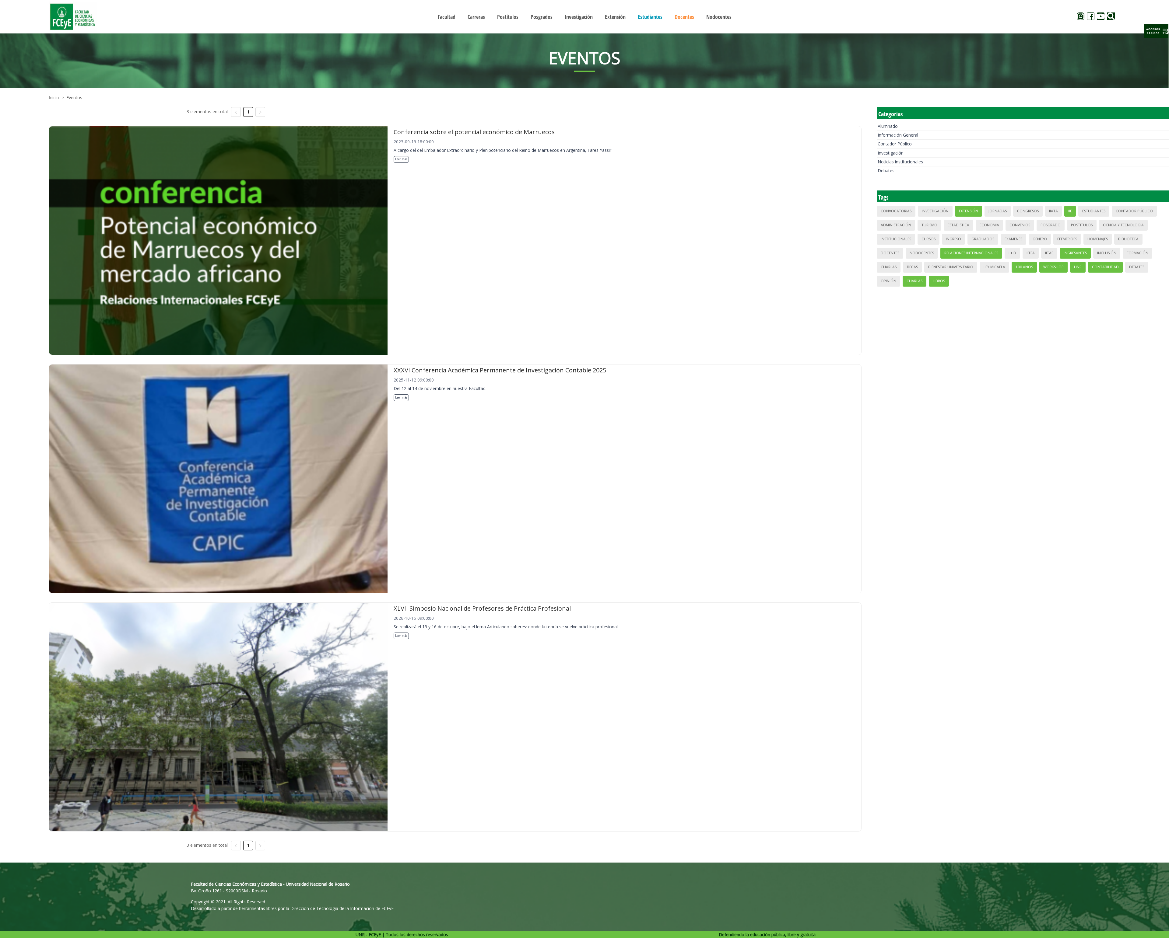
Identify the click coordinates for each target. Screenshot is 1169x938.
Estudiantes (1093, 211)
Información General (898, 135)
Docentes (890, 253)
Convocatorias (896, 211)
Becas (912, 267)
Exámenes (1013, 239)
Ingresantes (1075, 253)
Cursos (929, 239)
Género (1040, 239)
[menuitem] (446, 17)
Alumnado (888, 126)
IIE (1070, 211)
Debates (886, 170)
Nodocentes (922, 253)
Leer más (401, 159)
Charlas (889, 267)
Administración (896, 225)
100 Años (1024, 267)
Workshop (1053, 267)
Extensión (968, 211)
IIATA (1053, 211)
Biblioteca (1128, 239)
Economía (989, 225)
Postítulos (1082, 225)
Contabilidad (1105, 267)
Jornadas (997, 211)
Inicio (54, 97)
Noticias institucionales (900, 162)
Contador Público (895, 144)
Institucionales (896, 239)
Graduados (982, 239)
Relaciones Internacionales (971, 253)
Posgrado (1051, 225)
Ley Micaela (994, 267)
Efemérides (1067, 239)
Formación (1137, 253)
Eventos (74, 97)
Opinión (888, 281)
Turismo (929, 225)
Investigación (891, 153)
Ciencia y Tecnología (1123, 225)
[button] (1156, 31)
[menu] (584, 16)
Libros (939, 281)
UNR (1078, 267)
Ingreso (953, 239)
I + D (1012, 253)
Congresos (1028, 211)
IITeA (1031, 253)
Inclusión (1106, 253)
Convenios (1019, 225)
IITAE (1049, 253)
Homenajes (1097, 239)
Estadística (958, 225)
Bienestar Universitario (950, 267)
